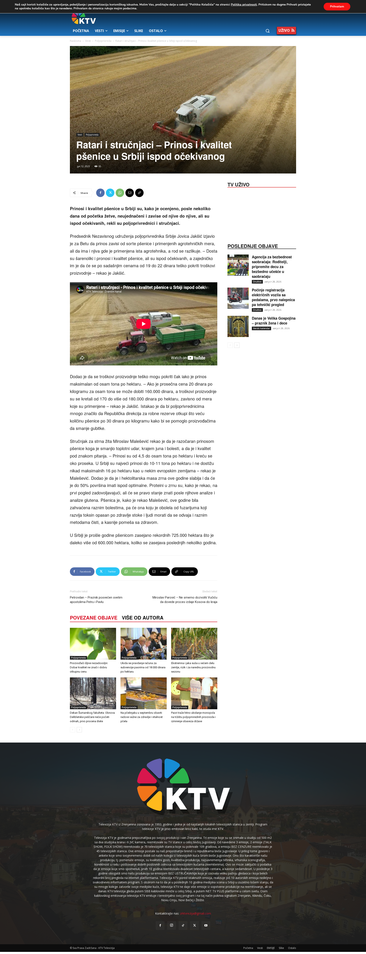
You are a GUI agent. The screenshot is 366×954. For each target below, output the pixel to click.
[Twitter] (110, 193)
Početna (248, 948)
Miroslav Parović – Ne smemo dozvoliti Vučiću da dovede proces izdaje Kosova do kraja (184, 600)
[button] (267, 31)
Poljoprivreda (103, 41)
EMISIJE (271, 948)
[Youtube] (206, 925)
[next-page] (79, 729)
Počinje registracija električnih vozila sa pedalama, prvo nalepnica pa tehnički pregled (273, 297)
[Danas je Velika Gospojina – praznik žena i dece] (238, 326)
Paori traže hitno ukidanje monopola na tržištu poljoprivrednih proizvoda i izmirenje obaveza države (193, 717)
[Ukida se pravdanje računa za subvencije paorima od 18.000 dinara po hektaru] (144, 644)
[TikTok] (183, 925)
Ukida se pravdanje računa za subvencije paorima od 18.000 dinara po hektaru (143, 667)
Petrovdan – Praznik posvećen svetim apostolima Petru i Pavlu (96, 600)
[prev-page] (72, 729)
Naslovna (75, 41)
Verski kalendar (261, 328)
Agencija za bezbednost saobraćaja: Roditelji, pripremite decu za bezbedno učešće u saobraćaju (272, 266)
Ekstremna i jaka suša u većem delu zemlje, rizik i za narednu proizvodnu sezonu (193, 667)
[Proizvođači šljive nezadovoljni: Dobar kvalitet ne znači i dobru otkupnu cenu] (93, 644)
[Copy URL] (139, 193)
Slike (281, 948)
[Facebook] (100, 193)
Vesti (88, 41)
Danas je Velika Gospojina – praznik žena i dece (273, 321)
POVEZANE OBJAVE (93, 617)
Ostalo (292, 948)
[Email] (129, 193)
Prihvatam (337, 6)
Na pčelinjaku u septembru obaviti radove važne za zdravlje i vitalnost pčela (142, 717)
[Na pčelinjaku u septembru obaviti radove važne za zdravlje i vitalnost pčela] (144, 693)
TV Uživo (238, 184)
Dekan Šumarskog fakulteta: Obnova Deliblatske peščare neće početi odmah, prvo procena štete (92, 717)
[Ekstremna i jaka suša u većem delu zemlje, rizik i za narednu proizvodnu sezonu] (194, 644)
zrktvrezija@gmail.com (195, 913)
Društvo (257, 281)
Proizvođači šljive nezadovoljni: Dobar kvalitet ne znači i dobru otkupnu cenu (89, 667)
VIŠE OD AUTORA (143, 617)
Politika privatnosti (244, 5)
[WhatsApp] (120, 193)
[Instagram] (171, 925)
